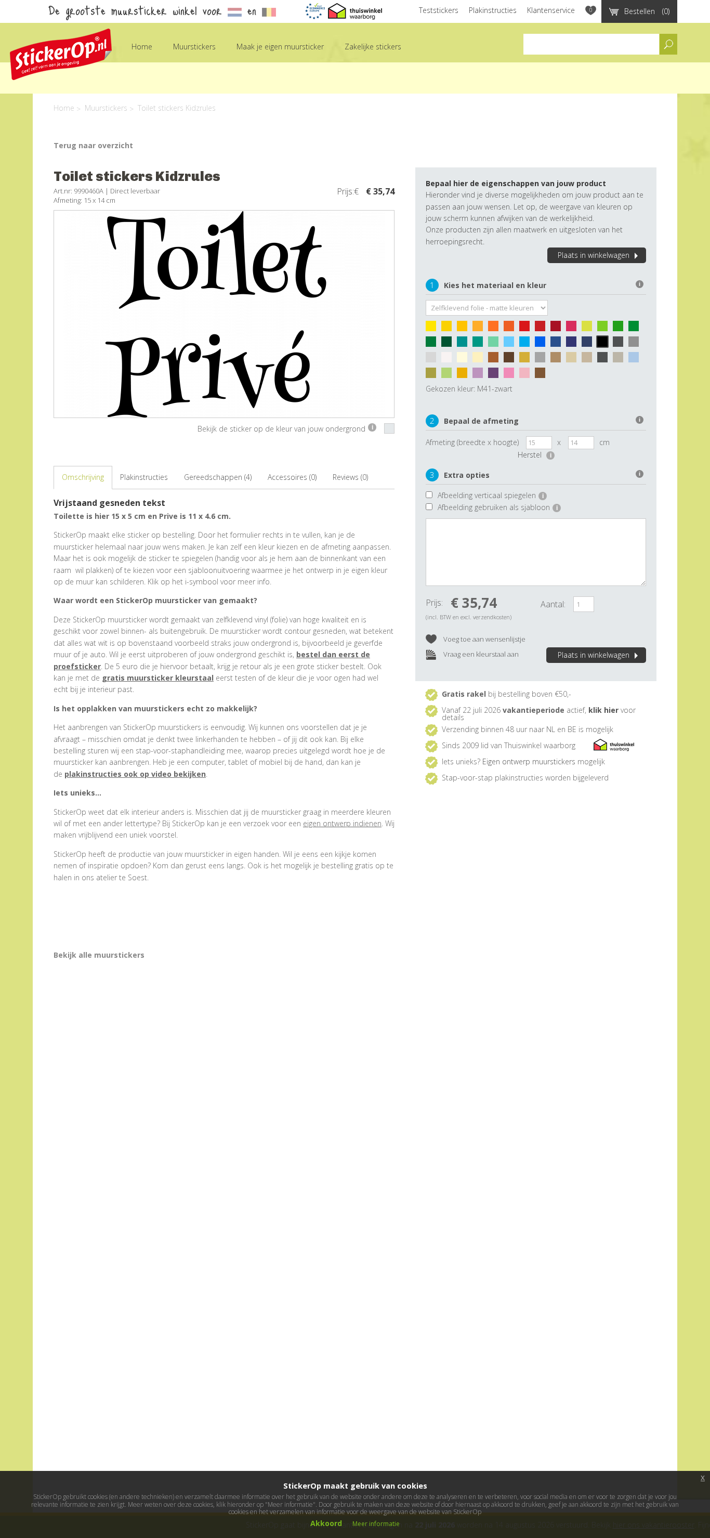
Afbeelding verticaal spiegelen (491, 495)
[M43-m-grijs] (636, 344)
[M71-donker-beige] (589, 360)
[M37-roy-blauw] (574, 344)
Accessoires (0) (292, 477)
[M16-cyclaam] (574, 328)
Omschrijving (83, 477)
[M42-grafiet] (620, 344)
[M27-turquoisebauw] (464, 344)
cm (604, 442)
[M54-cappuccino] (558, 360)
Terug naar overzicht (93, 145)
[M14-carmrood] (558, 328)
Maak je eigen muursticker (280, 46)
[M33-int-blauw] (558, 344)
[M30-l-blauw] (511, 344)
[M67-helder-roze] (511, 375)
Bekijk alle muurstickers (99, 955)
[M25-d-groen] (449, 344)
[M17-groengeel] (589, 328)
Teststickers (438, 10)
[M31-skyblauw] (527, 344)
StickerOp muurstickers (61, 54)
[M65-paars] (496, 375)
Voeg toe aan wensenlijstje (483, 639)
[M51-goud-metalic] (527, 360)
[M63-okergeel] (464, 375)
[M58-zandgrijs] (620, 360)
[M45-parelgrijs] (433, 360)
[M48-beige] (480, 360)
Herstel (534, 455)
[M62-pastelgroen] (449, 375)
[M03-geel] (464, 328)
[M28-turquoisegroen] (480, 344)
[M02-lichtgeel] (449, 328)
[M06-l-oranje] (480, 328)
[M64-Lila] (480, 375)
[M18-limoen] (605, 328)
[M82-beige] (574, 360)
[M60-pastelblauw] (636, 360)
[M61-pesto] (433, 375)
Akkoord (326, 1523)
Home (142, 46)
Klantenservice (551, 10)
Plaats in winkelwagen (593, 255)
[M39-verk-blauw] (589, 344)
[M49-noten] (496, 360)
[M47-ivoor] (464, 360)
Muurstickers (194, 46)
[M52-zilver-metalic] (542, 360)
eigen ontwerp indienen (342, 823)
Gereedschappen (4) (218, 477)
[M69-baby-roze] (527, 375)
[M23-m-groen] (433, 344)
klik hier (603, 710)
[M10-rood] (527, 328)
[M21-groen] (636, 328)
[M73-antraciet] (605, 360)
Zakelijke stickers (373, 46)
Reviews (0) (350, 477)
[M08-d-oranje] (511, 328)
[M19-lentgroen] (620, 328)
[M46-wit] (449, 360)
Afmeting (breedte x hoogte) (472, 442)
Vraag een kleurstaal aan (480, 654)
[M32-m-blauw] (542, 344)
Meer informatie (376, 1523)
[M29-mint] (496, 344)
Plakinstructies (493, 10)
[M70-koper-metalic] (542, 375)
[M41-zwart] (605, 344)
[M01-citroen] (433, 328)
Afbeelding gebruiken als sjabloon (498, 507)
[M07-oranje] (496, 328)
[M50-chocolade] (511, 360)
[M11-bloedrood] (542, 328)
